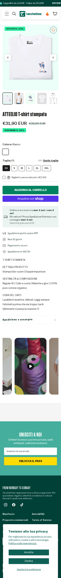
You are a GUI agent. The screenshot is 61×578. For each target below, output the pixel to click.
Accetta (28, 552)
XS (6, 168)
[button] (7, 14)
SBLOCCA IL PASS (30, 461)
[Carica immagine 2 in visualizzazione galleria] (19, 98)
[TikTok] (22, 505)
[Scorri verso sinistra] (8, 57)
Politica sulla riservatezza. (22, 543)
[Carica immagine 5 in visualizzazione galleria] (53, 98)
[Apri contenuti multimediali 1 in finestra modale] (30, 57)
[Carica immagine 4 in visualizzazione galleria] (42, 98)
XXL (46, 168)
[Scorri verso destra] (53, 57)
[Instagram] (6, 505)
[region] (30, 64)
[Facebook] (14, 505)
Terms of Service (41, 520)
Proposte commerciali (15, 520)
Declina (29, 561)
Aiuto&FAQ (38, 514)
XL (37, 168)
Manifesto (9, 514)
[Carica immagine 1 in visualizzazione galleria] (8, 98)
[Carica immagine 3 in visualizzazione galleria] (30, 98)
